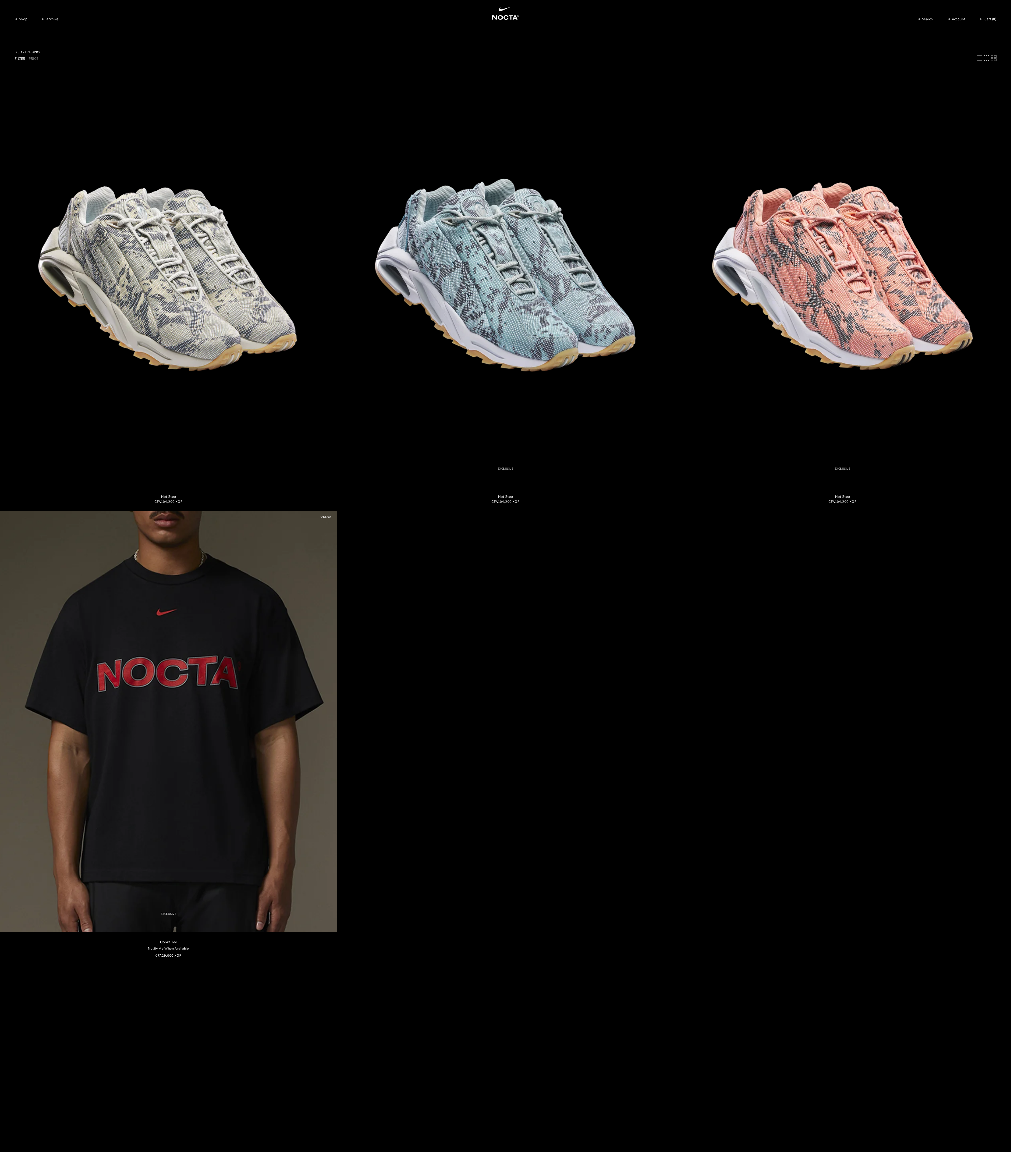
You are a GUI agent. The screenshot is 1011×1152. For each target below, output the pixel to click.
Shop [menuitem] (23, 19)
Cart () (990, 19)
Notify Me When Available (168, 948)
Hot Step (168, 496)
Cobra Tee (168, 942)
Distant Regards (27, 52)
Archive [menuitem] (52, 19)
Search (927, 19)
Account (958, 19)
